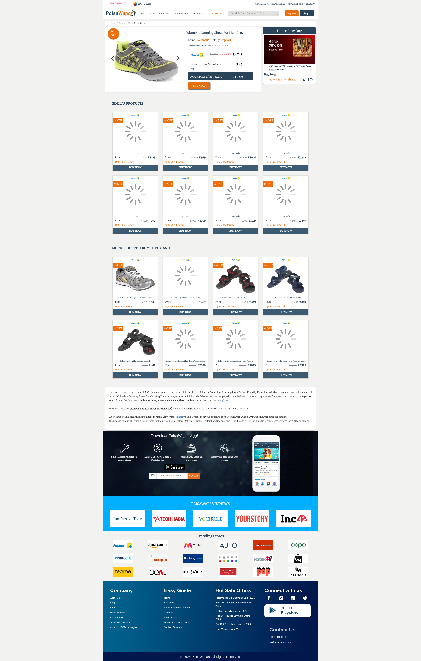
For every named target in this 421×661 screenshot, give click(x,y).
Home (167, 597)
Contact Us (282, 629)
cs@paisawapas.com (280, 642)
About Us (115, 597)
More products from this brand (141, 248)
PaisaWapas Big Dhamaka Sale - (235, 597)
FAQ (112, 607)
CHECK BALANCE (262, 4)
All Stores (169, 602)
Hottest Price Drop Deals (177, 622)
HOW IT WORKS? (278, 4)
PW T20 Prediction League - (233, 624)
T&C (192, 69)
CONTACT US (292, 4)
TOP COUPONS (198, 13)
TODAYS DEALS (181, 13)
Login (307, 13)
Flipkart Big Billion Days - (231, 611)
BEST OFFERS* (215, 13)
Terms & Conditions (120, 622)
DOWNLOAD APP (307, 4)
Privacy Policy (117, 617)
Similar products (127, 103)
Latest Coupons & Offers (177, 607)
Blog (112, 602)
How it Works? (117, 612)
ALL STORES (164, 13)
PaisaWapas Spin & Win (227, 629)
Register (291, 13)
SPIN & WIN (144, 3)
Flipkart (226, 40)
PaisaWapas (201, 657)
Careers (168, 612)
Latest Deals (170, 617)
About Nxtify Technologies (123, 627)
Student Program (173, 627)
